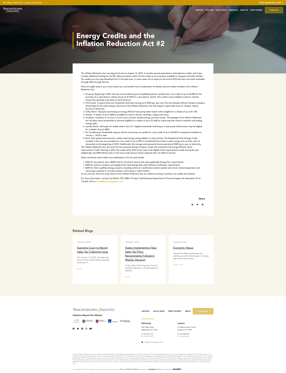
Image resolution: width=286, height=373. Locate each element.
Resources (233, 10)
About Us (244, 10)
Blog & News (221, 10)
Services (199, 10)
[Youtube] (91, 329)
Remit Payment (256, 10)
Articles (79, 269)
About (188, 311)
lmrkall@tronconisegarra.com (109, 181)
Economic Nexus (183, 248)
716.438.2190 (37, 3)
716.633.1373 (17, 3)
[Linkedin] (82, 329)
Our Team (209, 10)
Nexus (181, 265)
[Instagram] (86, 329)
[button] (192, 204)
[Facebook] (74, 329)
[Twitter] (78, 329)
